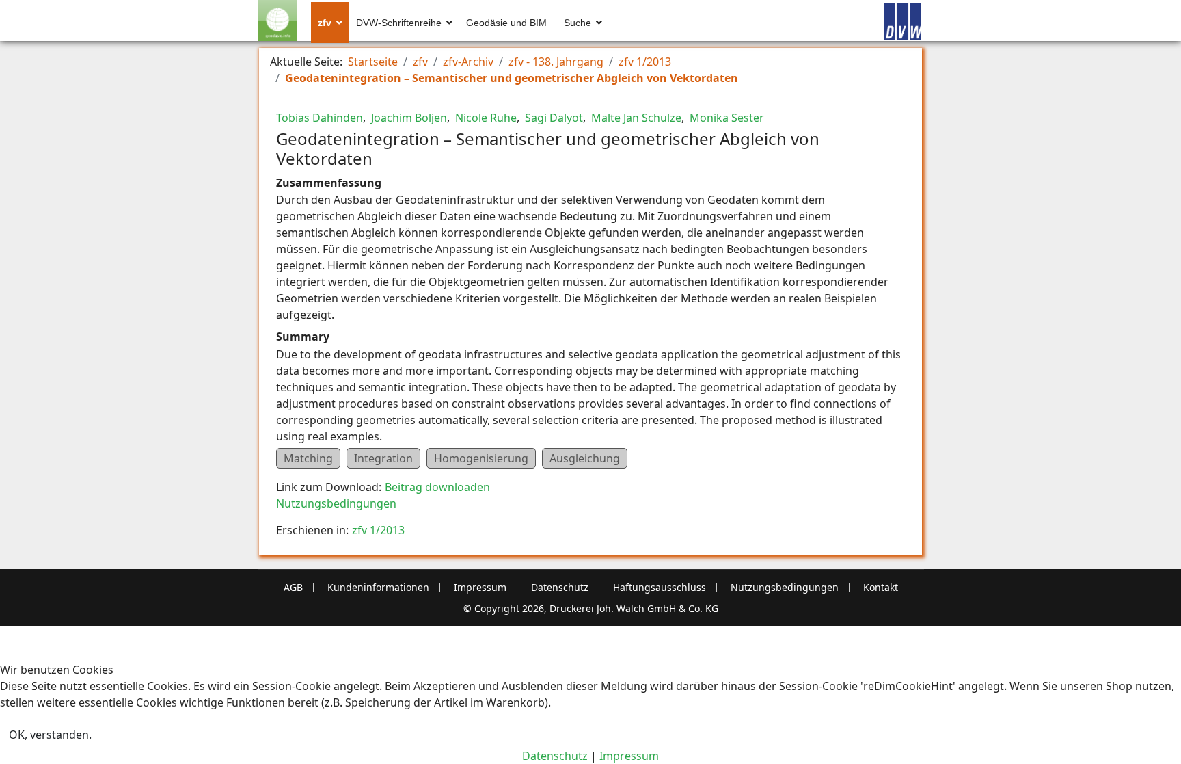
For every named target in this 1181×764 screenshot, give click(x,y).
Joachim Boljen (407, 117)
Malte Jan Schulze (634, 117)
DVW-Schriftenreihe (399, 22)
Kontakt (880, 587)
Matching (308, 458)
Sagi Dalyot (552, 117)
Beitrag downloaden (437, 487)
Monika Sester (725, 117)
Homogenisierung (481, 458)
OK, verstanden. (50, 734)
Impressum (480, 587)
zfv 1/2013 (378, 530)
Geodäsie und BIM (506, 22)
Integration (383, 458)
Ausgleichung (584, 458)
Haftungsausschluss (659, 587)
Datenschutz (559, 587)
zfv (324, 22)
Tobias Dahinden (319, 117)
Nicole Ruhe (484, 117)
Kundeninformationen (378, 587)
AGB (293, 587)
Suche (577, 22)
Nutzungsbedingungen (336, 503)
